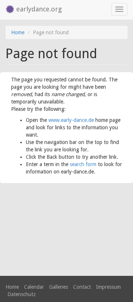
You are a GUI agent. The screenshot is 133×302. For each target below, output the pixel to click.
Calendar (34, 287)
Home (17, 32)
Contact (82, 287)
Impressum (108, 287)
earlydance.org (39, 9)
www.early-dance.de (71, 120)
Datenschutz (21, 294)
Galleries (58, 287)
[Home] (8, 10)
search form (83, 164)
